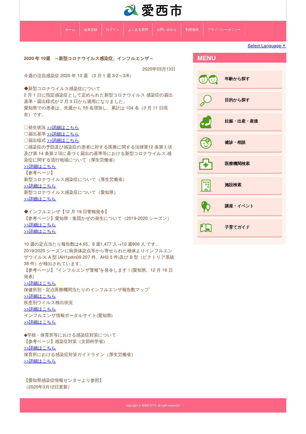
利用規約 (192, 29)
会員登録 (90, 29)
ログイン (112, 29)
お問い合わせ (167, 29)
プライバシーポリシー (224, 29)
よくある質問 (138, 29)
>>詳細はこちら (63, 127)
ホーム (70, 29)
